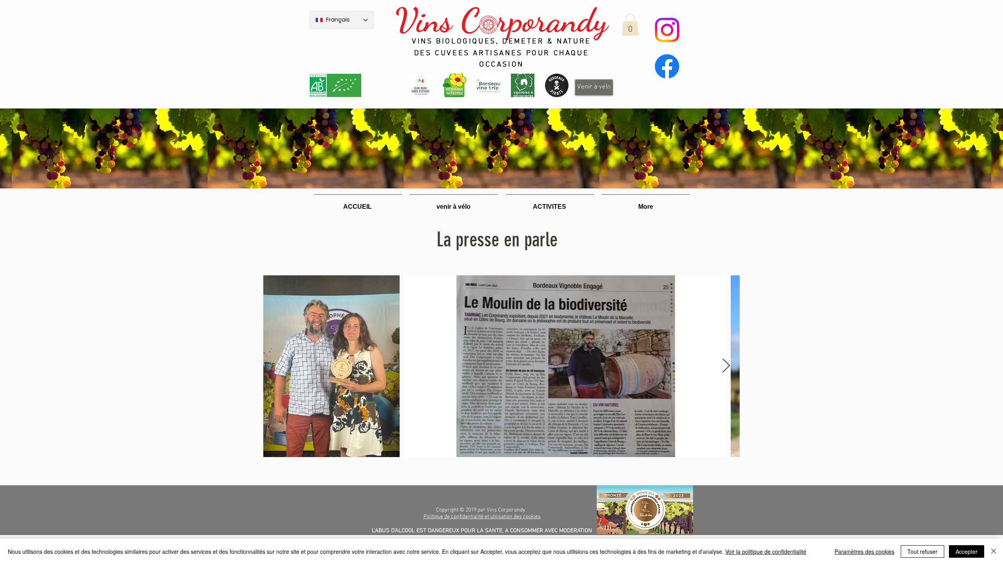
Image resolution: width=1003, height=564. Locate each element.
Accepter (967, 551)
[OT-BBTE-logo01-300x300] (420, 85)
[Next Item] (726, 366)
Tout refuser (922, 551)
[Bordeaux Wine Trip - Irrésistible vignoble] (488, 85)
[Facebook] (667, 66)
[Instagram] (667, 30)
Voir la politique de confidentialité (765, 551)
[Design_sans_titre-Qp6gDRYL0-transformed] (556, 85)
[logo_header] (454, 85)
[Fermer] (993, 551)
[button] (630, 25)
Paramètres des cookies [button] (864, 551)
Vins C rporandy (501, 20)
